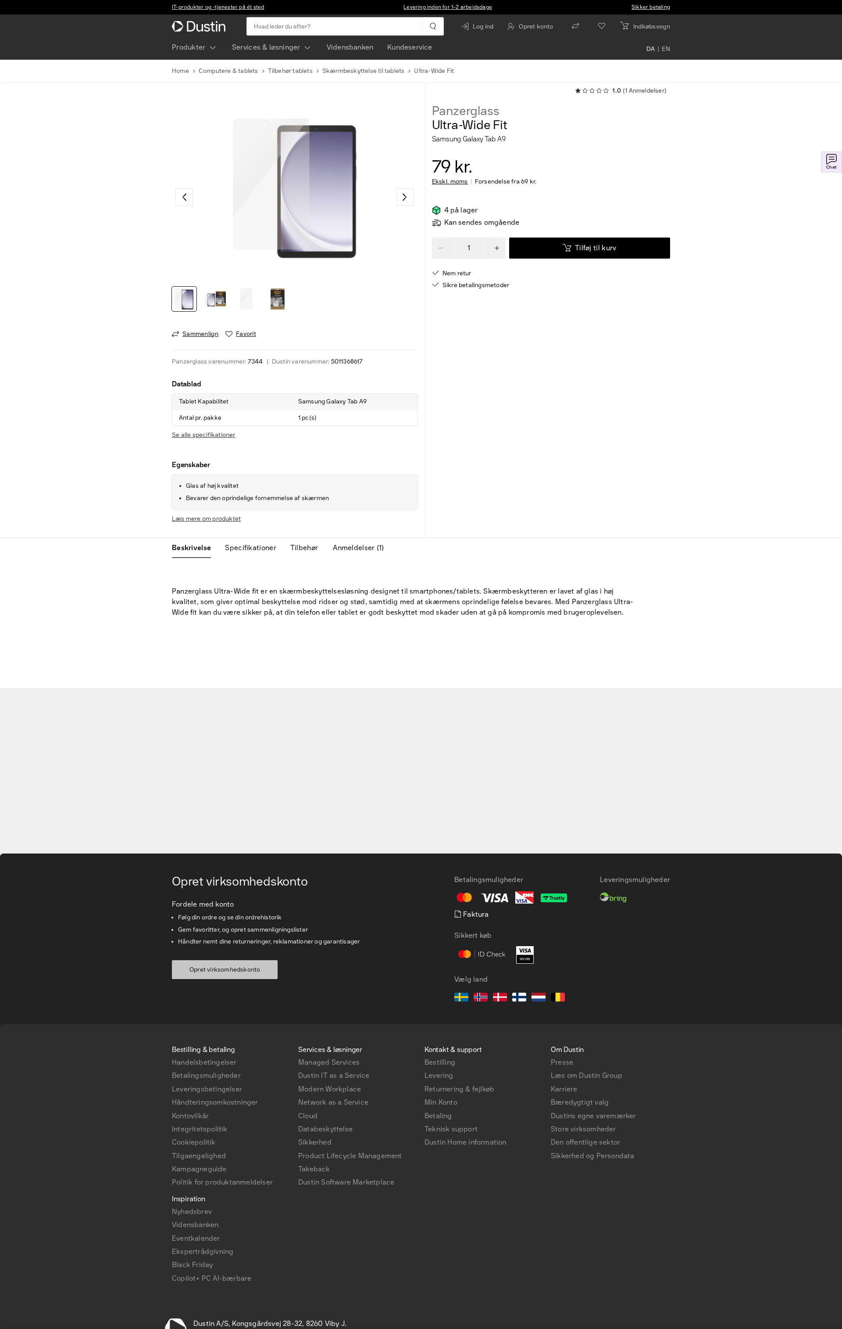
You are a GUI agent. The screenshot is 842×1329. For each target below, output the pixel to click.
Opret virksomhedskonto (224, 969)
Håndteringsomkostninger (215, 1102)
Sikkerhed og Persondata (593, 1156)
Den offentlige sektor (585, 1142)
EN (666, 49)
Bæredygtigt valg (580, 1102)
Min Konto (441, 1102)
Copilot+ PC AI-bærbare (211, 1278)
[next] (405, 197)
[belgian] (558, 998)
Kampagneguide (199, 1169)
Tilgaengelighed (199, 1156)
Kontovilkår (190, 1116)
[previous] (184, 197)
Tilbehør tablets (290, 71)
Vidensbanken (350, 47)
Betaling (438, 1116)
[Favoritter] (602, 26)
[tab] (195, 548)
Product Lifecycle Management (350, 1156)
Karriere (564, 1089)
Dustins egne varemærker (593, 1116)
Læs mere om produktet (206, 518)
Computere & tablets (228, 71)
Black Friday (192, 1265)
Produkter (189, 47)
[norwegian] (481, 998)
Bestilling (440, 1062)
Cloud (308, 1116)
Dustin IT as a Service (333, 1075)
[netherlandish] (539, 998)
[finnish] (519, 998)
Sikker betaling (651, 7)
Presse (562, 1062)
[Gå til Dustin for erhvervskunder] (200, 26)
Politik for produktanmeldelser (222, 1182)
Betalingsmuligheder (206, 1075)
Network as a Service (333, 1102)
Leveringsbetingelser (207, 1089)
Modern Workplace (329, 1089)
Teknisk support (451, 1129)
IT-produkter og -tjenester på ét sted (218, 7)
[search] (432, 26)
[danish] (500, 998)
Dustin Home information (466, 1142)
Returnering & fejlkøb (459, 1089)
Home (180, 71)
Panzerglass (465, 111)
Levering (439, 1075)
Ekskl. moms (450, 182)
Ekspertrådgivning (202, 1251)
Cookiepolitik (194, 1142)
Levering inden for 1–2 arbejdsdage (447, 7)
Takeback (314, 1169)
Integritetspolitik (200, 1129)
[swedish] (461, 998)
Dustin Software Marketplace (346, 1182)
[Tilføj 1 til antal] (497, 248)
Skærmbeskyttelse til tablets (363, 71)
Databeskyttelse (325, 1129)
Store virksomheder (583, 1129)
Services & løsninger (266, 47)
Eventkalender (196, 1238)
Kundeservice (409, 47)
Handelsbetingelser (204, 1062)
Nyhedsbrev (192, 1211)
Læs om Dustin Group (586, 1075)
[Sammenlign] (575, 26)
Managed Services (329, 1062)
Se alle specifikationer (203, 435)
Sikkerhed (315, 1142)
